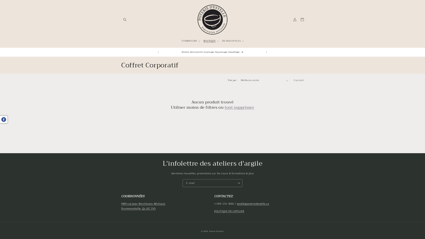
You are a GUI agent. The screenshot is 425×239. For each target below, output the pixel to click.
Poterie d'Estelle (216, 231)
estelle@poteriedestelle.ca (253, 203)
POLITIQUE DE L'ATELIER (229, 211)
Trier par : (233, 80)
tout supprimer (239, 107)
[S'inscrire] (238, 183)
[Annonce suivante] (266, 52)
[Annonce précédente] (158, 52)
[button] (124, 19)
